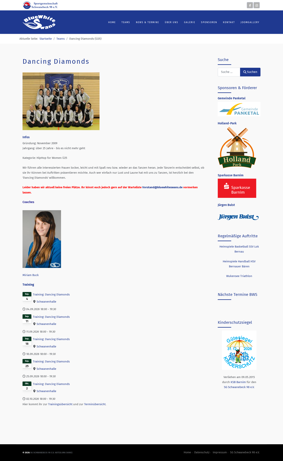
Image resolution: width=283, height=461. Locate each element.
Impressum (220, 452)
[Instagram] (257, 5)
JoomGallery (250, 22)
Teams (125, 22)
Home (112, 22)
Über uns (171, 22)
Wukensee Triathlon (239, 276)
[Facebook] (250, 5)
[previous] (225, 216)
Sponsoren (209, 22)
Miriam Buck (31, 275)
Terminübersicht (94, 404)
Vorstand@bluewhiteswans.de (162, 187)
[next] (253, 216)
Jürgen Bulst (226, 205)
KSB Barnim (238, 382)
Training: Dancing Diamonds (51, 294)
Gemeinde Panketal (231, 98)
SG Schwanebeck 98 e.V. (239, 387)
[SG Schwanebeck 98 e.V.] (40, 4)
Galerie (189, 22)
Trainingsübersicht (60, 404)
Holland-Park (227, 123)
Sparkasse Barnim (231, 175)
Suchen (252, 72)
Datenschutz (201, 452)
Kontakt (229, 22)
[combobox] (229, 72)
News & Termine (147, 22)
